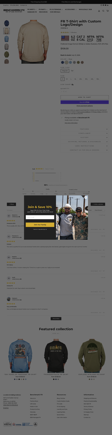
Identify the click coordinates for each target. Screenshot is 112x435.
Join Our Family (40, 225)
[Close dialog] (85, 197)
